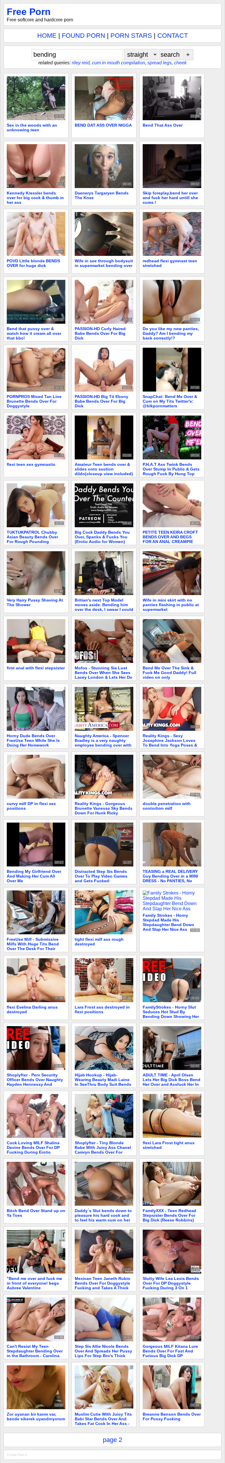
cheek (180, 62)
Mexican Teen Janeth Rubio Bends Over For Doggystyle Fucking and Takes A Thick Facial (102, 1285)
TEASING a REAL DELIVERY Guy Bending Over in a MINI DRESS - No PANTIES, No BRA (170, 878)
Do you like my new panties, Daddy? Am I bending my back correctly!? (171, 333)
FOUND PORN (83, 35)
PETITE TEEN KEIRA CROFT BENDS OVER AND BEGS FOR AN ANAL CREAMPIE (170, 537)
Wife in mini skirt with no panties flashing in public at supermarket (171, 605)
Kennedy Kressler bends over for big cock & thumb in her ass (35, 198)
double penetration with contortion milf (167, 806)
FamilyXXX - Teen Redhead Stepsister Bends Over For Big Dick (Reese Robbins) (169, 1215)
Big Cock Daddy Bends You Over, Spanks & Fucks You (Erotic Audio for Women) (102, 537)
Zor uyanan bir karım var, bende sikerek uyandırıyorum (36, 1416)
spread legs (159, 62)
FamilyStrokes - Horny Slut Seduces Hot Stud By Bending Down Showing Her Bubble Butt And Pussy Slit (171, 1014)
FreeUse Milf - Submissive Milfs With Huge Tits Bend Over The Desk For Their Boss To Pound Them (33, 946)
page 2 (112, 1439)
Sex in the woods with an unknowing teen (32, 127)
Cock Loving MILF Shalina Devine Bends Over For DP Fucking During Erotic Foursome (33, 1149)
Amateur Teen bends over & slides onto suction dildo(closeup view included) (104, 469)
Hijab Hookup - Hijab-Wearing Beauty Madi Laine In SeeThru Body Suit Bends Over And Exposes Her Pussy (104, 1082)
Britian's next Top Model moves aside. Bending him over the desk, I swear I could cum (104, 607)
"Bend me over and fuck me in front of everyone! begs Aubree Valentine (34, 1283)
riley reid (81, 62)
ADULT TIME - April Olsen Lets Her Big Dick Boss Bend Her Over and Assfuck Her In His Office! (171, 1082)
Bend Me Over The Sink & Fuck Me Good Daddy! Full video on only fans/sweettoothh (169, 675)
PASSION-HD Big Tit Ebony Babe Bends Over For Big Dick (101, 401)
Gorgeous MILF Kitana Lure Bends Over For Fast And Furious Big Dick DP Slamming (170, 1353)
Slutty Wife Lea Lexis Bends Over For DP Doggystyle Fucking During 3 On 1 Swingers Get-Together (171, 1285)
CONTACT (172, 35)
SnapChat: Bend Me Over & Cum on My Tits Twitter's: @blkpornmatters (170, 401)
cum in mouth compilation (118, 62)
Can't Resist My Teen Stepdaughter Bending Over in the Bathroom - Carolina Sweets (35, 1353)
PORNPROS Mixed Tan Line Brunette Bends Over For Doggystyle (34, 401)
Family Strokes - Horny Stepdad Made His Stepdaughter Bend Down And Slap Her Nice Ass (168, 922)
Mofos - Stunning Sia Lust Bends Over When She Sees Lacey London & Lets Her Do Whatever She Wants (103, 675)
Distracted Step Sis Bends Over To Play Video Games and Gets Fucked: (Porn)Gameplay (101, 878)
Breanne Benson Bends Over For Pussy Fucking (172, 1416)
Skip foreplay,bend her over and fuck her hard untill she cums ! (170, 198)
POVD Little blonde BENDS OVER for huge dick (33, 263)
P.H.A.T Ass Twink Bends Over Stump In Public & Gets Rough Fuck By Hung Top (171, 469)
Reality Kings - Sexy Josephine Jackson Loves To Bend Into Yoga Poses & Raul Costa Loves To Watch (170, 742)
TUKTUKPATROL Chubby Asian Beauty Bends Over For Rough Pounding (32, 537)
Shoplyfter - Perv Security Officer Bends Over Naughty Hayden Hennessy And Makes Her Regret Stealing (35, 1082)
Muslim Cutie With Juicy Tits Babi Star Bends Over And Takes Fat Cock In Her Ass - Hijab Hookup (103, 1421)
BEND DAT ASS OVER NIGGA (103, 125)
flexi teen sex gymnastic (31, 464)
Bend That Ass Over (163, 125)
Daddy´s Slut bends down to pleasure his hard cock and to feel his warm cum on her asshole (103, 1217)
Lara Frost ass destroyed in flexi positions (102, 1009)
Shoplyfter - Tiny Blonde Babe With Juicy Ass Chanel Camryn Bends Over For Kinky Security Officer (103, 1149)
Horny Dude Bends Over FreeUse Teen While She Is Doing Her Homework (33, 740)
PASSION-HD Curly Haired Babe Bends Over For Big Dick (100, 333)
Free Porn (29, 11)
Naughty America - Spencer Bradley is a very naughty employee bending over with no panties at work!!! (103, 742)
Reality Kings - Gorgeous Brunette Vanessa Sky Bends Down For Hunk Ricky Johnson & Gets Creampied (103, 810)
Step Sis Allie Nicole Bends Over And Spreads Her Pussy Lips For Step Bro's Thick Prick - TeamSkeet (103, 1353)
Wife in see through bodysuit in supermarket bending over (104, 263)
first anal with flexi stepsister (36, 668)
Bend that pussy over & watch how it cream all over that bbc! (34, 333)
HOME (47, 35)
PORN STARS (131, 35)
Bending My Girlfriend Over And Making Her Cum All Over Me (34, 876)
